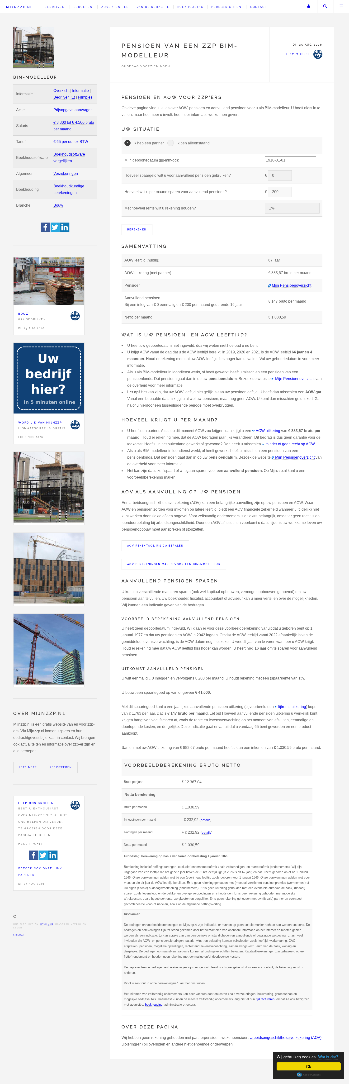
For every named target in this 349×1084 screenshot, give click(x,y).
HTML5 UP (46, 924)
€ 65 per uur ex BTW (70, 142)
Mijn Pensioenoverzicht (291, 285)
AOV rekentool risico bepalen (155, 545)
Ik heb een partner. (149, 143)
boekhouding (153, 1004)
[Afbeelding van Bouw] (49, 282)
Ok (308, 1066)
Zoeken (325, 6)
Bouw (58, 205)
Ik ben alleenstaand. (194, 143)
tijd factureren (265, 999)
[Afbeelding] (49, 488)
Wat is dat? (328, 1057)
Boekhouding (190, 7)
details (205, 820)
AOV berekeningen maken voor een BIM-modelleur (174, 564)
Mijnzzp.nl (19, 7)
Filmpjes (85, 97)
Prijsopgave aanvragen (73, 110)
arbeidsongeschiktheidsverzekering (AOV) (285, 1038)
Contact (258, 7)
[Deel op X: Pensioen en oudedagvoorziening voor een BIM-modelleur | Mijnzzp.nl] (55, 231)
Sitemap (19, 935)
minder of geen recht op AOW (290, 444)
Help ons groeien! (36, 803)
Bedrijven (55, 7)
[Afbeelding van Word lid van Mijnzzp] (49, 379)
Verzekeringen (65, 173)
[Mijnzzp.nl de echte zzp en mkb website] (34, 47)
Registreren (61, 767)
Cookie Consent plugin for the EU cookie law (309, 1074)
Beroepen (83, 7)
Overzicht (61, 91)
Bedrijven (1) (64, 97)
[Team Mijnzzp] (75, 315)
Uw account (308, 6)
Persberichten (226, 7)
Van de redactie (153, 7)
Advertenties (115, 7)
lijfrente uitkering (292, 707)
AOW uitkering (268, 431)
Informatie (80, 91)
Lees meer (28, 767)
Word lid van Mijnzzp (40, 422)
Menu (341, 6)
